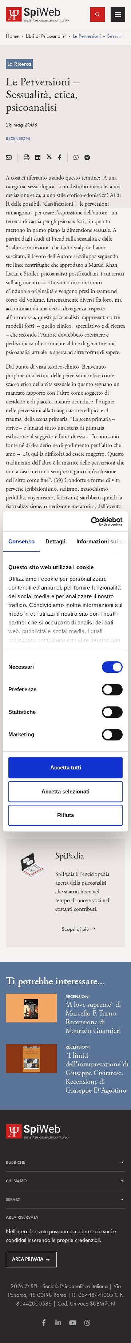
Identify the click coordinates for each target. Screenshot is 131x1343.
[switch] (112, 689)
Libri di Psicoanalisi (46, 36)
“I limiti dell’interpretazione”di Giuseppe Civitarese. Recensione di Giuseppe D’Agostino (97, 1073)
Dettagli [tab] (55, 541)
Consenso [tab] (21, 541)
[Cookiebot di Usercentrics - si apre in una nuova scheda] (92, 521)
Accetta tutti (65, 767)
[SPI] (37, 13)
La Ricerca (19, 64)
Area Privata (27, 1259)
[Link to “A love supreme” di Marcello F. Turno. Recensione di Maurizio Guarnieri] (31, 1007)
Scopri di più (75, 929)
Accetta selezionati (65, 791)
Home (12, 36)
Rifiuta (65, 815)
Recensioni (18, 138)
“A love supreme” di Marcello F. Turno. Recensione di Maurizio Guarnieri (93, 1018)
